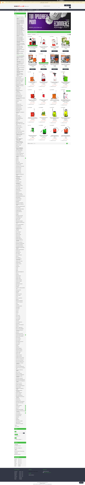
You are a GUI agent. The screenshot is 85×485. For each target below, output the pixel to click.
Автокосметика (18, 92)
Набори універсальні (19, 238)
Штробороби (17, 344)
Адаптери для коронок (19, 349)
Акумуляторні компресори (20, 28)
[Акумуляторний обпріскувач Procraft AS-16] (43, 112)
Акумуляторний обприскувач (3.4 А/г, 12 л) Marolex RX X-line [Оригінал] (54, 118)
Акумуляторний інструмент (22, 11)
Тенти (17, 114)
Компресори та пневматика (19, 84)
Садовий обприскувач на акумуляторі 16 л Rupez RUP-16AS (54, 136)
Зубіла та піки (18, 353)
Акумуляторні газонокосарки (20, 43)
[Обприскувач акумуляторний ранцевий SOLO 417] (43, 41)
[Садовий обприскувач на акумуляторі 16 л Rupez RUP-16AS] (54, 130)
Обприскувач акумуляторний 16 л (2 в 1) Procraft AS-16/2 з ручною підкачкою (65, 83)
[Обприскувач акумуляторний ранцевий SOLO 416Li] (43, 77)
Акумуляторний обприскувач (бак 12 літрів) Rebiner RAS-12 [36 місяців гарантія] (32, 65)
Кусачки (17, 311)
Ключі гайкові (18, 253)
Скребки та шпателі (18, 263)
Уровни (17, 270)
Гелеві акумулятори (18, 414)
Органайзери (18, 307)
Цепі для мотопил (18, 171)
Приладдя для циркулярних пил (20, 379)
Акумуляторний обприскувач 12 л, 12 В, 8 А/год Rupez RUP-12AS (32, 118)
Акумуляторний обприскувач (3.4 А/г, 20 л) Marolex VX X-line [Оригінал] (65, 118)
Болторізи (17, 320)
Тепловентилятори (18, 415)
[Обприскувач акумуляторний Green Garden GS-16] (32, 130)
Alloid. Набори (18, 162)
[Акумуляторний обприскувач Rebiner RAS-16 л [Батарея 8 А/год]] (65, 130)
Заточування (18, 406)
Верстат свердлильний (19, 327)
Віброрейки (17, 201)
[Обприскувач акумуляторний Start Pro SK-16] (43, 94)
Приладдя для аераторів (19, 163)
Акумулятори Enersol (19, 211)
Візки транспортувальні (19, 395)
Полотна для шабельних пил (20, 361)
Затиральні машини (18, 198)
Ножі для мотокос (18, 170)
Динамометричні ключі (19, 95)
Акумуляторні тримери (20, 27)
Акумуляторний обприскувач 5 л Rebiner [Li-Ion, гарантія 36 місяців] (65, 65)
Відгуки (16, 425)
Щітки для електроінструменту (20, 385)
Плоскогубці (17, 308)
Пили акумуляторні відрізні (19, 402)
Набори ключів (18, 110)
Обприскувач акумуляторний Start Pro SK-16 (43, 100)
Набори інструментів (19, 405)
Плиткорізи (17, 146)
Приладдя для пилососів (19, 333)
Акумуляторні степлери (20, 47)
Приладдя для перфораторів (20, 374)
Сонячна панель (18, 207)
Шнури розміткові (18, 275)
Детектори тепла (18, 252)
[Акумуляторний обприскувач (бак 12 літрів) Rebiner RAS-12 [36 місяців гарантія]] (32, 59)
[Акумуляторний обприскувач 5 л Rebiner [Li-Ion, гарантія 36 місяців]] (65, 59)
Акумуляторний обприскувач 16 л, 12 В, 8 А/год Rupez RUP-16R (32, 47)
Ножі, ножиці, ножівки (19, 132)
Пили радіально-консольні (19, 341)
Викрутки (17, 299)
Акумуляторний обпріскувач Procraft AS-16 (44, 118)
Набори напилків (18, 237)
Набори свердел (18, 352)
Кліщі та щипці (18, 316)
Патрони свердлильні (19, 392)
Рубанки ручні (18, 282)
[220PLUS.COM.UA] (19, 6)
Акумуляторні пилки (19, 26)
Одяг (16, 102)
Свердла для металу (19, 356)
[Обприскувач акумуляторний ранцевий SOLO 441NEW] (54, 41)
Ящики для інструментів (19, 300)
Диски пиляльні (18, 422)
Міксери (17, 418)
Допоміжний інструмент (19, 283)
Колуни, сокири (18, 128)
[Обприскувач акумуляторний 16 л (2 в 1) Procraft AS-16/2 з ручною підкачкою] (65, 77)
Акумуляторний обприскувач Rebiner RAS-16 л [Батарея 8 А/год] (65, 136)
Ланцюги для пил (18, 129)
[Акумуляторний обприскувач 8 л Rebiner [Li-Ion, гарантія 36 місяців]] (54, 59)
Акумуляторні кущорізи (20, 29)
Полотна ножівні (18, 295)
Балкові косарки (18, 218)
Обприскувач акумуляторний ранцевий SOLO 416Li (43, 82)
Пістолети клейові (18, 234)
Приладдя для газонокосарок (20, 166)
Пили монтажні (18, 337)
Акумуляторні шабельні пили (20, 30)
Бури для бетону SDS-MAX (20, 328)
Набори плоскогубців (19, 279)
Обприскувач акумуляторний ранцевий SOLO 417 (43, 47)
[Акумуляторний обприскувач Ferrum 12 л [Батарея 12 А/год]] (54, 94)
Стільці (17, 296)
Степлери (17, 230)
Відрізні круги (18, 89)
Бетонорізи (17, 180)
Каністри (17, 137)
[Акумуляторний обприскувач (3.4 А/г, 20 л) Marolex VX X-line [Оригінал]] (65, 112)
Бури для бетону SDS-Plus (19, 336)
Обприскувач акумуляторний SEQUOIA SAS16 (32, 82)
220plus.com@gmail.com (47, 472)
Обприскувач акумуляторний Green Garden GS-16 (32, 135)
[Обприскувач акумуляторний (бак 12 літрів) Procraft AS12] (65, 41)
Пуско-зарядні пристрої (19, 150)
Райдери (17, 214)
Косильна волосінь (18, 167)
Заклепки (17, 101)
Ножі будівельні (18, 257)
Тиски (17, 303)
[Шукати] (70, 7)
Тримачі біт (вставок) (19, 373)
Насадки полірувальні (19, 384)
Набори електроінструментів (20, 249)
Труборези (17, 286)
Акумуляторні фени (19, 48)
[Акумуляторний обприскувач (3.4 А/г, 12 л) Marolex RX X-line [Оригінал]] (54, 112)
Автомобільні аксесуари (19, 105)
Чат (82, 482)
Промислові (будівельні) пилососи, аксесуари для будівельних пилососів (19, 148)
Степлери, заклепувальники (20, 153)
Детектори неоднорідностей (20, 271)
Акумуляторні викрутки (20, 73)
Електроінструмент (18, 77)
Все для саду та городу (19, 81)
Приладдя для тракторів (19, 215)
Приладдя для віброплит (19, 194)
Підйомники (17, 419)
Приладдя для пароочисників (20, 243)
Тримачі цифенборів (19, 348)
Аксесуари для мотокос (19, 185)
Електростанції (18, 186)
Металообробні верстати (19, 118)
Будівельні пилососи (19, 108)
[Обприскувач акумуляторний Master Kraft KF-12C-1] (32, 94)
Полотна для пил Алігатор (19, 360)
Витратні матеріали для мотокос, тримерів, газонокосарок (19, 139)
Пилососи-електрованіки (19, 244)
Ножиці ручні (18, 266)
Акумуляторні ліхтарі (19, 31)
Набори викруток (18, 262)
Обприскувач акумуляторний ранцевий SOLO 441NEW (54, 47)
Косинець (17, 274)
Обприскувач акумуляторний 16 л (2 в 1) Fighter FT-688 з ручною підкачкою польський (65, 100)
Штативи (17, 159)
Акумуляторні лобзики (20, 40)
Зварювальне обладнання (19, 80)
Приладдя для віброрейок (19, 202)
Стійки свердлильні (18, 190)
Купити (33, 69)
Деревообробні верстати (19, 122)
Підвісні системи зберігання (20, 324)
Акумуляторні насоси (19, 76)
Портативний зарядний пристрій (20, 206)
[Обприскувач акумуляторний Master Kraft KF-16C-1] (43, 130)
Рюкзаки (17, 312)
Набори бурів (18, 398)
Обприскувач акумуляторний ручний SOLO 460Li (54, 82)
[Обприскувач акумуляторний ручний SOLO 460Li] (54, 77)
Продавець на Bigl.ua (42, 483)
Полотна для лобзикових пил (20, 366)
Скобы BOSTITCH (18, 225)
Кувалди (17, 292)
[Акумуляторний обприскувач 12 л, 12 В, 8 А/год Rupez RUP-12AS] (32, 112)
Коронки (17, 345)
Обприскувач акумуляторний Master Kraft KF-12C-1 (32, 100)
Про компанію (17, 426)
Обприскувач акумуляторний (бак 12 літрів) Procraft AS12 (65, 47)
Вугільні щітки (18, 115)
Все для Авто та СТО (19, 143)
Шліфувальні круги (18, 125)
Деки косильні (18, 219)
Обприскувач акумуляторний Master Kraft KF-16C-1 (43, 135)
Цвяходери (17, 291)
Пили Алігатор (18, 340)
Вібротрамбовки (18, 197)
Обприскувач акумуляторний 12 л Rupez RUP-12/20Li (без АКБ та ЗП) (43, 65)
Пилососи (17, 332)
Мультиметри (18, 319)
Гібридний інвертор (18, 210)
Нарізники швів (18, 189)
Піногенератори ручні (19, 109)
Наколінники (17, 323)
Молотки (17, 256)
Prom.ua (47, 482)
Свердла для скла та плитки (20, 357)
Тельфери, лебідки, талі (19, 154)
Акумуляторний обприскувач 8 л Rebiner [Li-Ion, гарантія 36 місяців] (54, 65)
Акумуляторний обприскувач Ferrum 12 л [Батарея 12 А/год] (54, 100)
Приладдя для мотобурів (19, 423)
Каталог (16, 11)
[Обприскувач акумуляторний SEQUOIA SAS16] (32, 77)
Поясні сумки (18, 315)
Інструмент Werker (18, 164)
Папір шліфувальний (19, 96)
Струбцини (17, 304)
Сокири (17, 267)
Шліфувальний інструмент (19, 409)
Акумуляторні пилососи (20, 32)
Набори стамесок (18, 278)
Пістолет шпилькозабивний (19, 224)
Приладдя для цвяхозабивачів (20, 401)
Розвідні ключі (18, 119)
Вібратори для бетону (19, 193)
